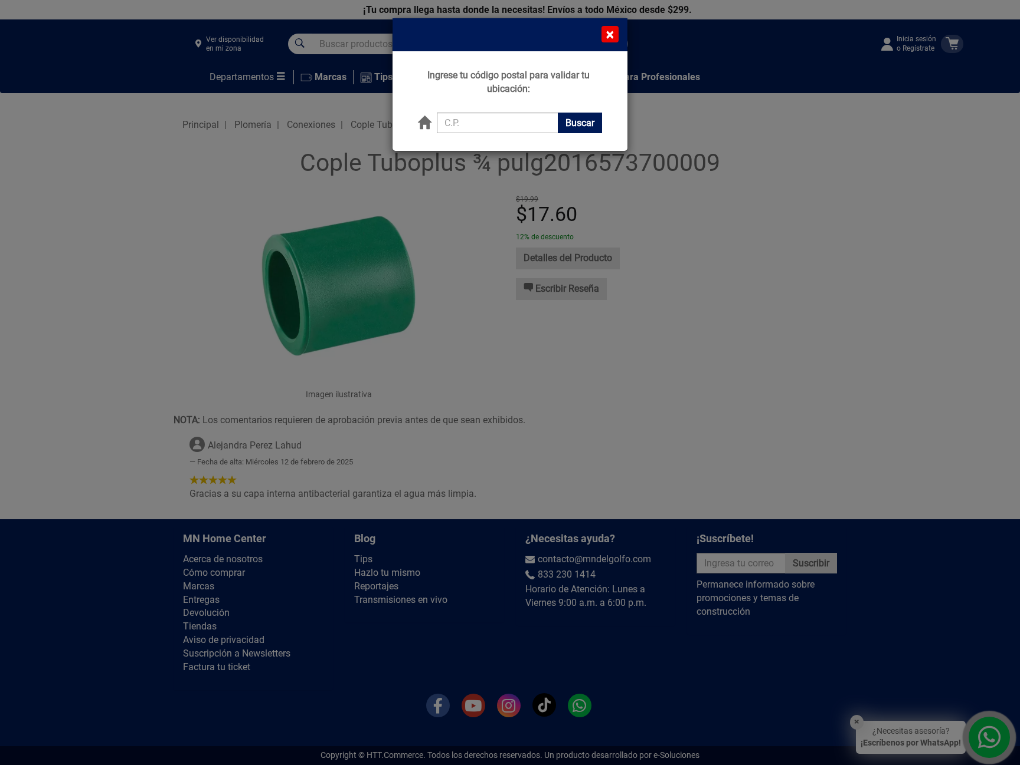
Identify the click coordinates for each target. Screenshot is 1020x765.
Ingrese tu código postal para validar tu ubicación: (508, 82)
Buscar (579, 122)
